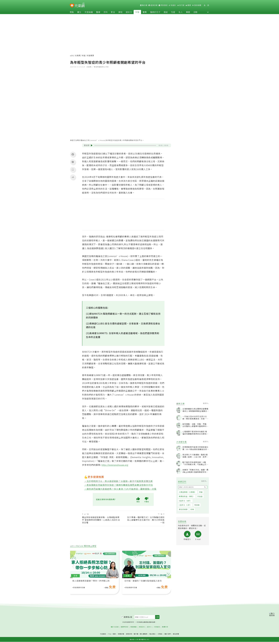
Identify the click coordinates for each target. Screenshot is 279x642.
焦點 (72, 12)
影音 (113, 12)
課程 (120, 12)
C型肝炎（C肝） (185, 505)
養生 (79, 12)
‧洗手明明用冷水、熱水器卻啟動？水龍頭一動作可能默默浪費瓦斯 (118, 481)
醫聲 (145, 12)
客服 (114, 634)
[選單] (208, 5)
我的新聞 (197, 5)
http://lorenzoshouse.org (115, 464)
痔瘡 (201, 492)
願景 (189, 5)
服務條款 (129, 634)
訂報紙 (160, 634)
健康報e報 (128, 617)
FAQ (109, 634)
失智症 (200, 496)
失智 (137, 12)
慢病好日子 (155, 12)
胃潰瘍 (197, 505)
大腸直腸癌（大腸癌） (187, 492)
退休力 (129, 12)
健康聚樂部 (124, 627)
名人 (181, 12)
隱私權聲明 (143, 634)
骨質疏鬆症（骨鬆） (187, 496)
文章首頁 (157, 627)
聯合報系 (153, 634)
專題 (188, 12)
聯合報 (144, 5)
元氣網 (77, 55)
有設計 (173, 5)
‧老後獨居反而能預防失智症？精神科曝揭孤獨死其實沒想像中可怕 (118, 484)
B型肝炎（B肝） (185, 501)
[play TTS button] (92, 145)
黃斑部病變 (183, 509)
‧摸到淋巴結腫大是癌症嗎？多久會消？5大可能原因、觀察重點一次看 (120, 488)
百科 (106, 12)
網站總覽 (176, 634)
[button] (208, 12)
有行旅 (181, 5)
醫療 (98, 12)
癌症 (166, 12)
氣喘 (192, 509)
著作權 (136, 634)
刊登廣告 (103, 634)
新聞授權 (121, 634)
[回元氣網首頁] (79, 5)
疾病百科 (142, 627)
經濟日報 (153, 5)
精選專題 (133, 627)
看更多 (205, 403)
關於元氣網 (114, 627)
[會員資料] (204, 5)
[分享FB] (73, 154)
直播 (75, 575)
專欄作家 (165, 627)
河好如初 (164, 5)
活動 (195, 12)
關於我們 (168, 634)
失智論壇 (89, 12)
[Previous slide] (73, 566)
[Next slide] (168, 566)
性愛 (173, 12)
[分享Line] (73, 162)
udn (71, 55)
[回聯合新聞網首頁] (72, 5)
